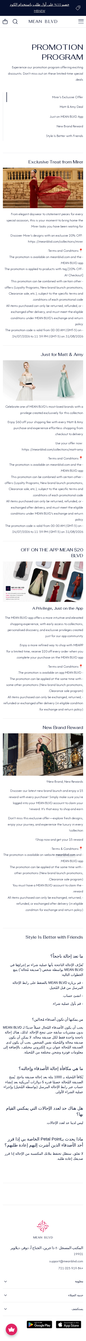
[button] (81, 21)
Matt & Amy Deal (71, 106)
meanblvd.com (65, 854)
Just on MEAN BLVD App (66, 116)
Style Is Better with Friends (64, 135)
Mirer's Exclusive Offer (67, 97)
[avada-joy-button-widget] (11, 1329)
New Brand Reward (70, 126)
